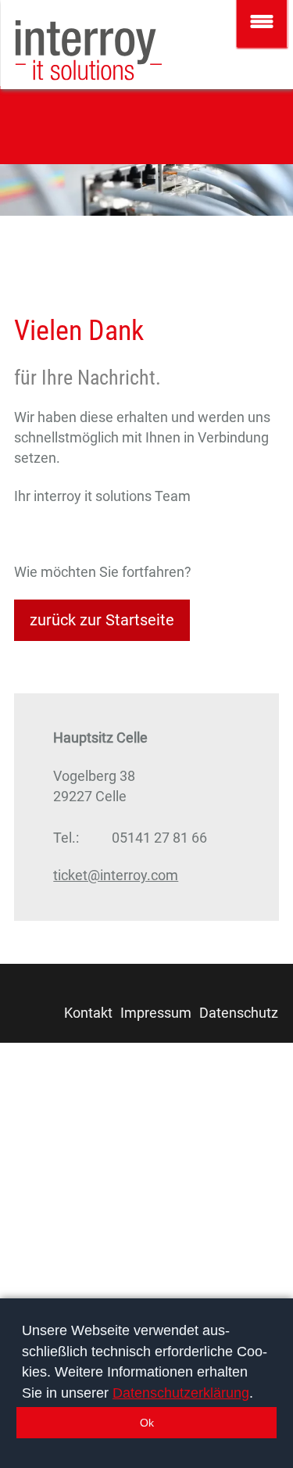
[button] (146, 1422)
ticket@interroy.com (115, 875)
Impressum (155, 1012)
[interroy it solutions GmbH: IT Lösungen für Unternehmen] (89, 50)
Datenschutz (238, 1012)
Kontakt (88, 1012)
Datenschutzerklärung (181, 1393)
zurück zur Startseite (102, 619)
